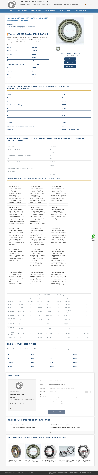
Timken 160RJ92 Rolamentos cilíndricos (15, 229)
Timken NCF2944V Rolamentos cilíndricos (36, 229)
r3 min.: (9, 122)
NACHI (10, 366)
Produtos (10, 14)
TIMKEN (10, 362)
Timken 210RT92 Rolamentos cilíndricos (36, 271)
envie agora (56, 412)
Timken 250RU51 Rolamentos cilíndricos (15, 187)
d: (7, 57)
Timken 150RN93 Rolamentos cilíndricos (36, 208)
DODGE (52, 366)
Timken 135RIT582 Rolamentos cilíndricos (57, 208)
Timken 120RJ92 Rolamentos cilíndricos (36, 187)
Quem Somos (8, 472)
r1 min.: (9, 78)
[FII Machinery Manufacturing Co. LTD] (12, 4)
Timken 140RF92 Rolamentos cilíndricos (57, 187)
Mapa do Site (24, 472)
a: (7, 68)
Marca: (9, 47)
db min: (9, 71)
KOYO (51, 362)
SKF (51, 355)
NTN (9, 358)
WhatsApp (70, 63)
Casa (11, 11)
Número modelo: (12, 51)
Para (41, 384)
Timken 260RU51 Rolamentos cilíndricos (15, 208)
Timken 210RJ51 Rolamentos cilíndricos (57, 250)
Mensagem (43, 397)
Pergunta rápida (42, 393)
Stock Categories (22, 11)
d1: (8, 74)
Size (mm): (10, 129)
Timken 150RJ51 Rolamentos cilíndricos (57, 229)
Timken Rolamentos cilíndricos (51, 11)
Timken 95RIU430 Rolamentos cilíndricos (15, 250)
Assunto (42, 388)
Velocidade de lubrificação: (15, 64)
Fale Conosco (16, 472)
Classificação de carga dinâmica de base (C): (20, 126)
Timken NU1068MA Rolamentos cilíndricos (57, 271)
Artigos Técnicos (36, 11)
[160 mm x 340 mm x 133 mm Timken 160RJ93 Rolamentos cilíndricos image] (70, 31)
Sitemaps (30, 472)
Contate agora (70, 59)
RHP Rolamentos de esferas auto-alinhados (82, 11)
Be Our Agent (70, 66)
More (49, 432)
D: (8, 61)
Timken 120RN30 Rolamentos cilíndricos (36, 250)
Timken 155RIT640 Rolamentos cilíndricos (15, 271)
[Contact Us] (94, 237)
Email (41, 381)
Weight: (9, 54)
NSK (9, 355)
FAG (51, 358)
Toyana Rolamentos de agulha (67, 11)
